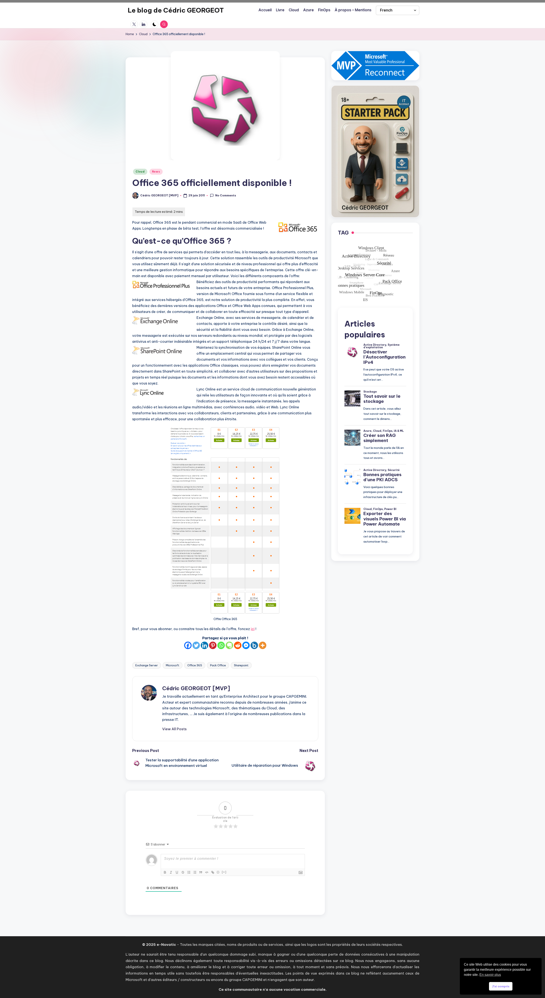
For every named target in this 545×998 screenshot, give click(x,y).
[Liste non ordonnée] (195, 872)
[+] (224, 872)
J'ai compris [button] (500, 986)
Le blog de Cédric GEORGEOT (176, 10)
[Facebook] (188, 645)
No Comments (225, 195)
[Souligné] (177, 872)
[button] (174, 729)
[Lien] (213, 872)
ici (253, 629)
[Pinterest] (213, 645)
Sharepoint (241, 665)
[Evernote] (229, 645)
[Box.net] (254, 645)
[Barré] (183, 872)
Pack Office (218, 665)
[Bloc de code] (207, 872)
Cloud (140, 171)
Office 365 (194, 665)
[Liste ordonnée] (189, 872)
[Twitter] (196, 645)
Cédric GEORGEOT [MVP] (196, 688)
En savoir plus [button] (490, 974)
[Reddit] (237, 645)
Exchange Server (146, 665)
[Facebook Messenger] (246, 645)
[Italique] (171, 872)
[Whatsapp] (221, 645)
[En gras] (165, 872)
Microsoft (172, 665)
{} (218, 872)
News (156, 171)
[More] (262, 645)
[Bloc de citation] (201, 872)
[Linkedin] (204, 645)
